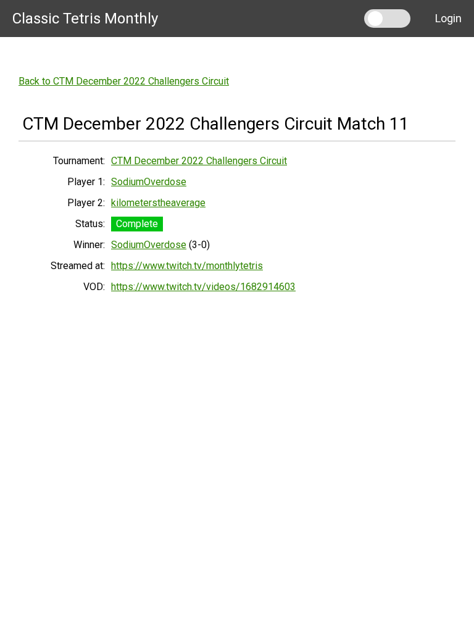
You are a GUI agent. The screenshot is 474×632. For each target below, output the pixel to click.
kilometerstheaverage (158, 203)
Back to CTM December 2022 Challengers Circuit (124, 81)
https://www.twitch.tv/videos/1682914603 (203, 287)
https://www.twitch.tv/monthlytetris (187, 266)
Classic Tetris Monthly (85, 18)
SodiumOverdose (148, 182)
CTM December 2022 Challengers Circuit (199, 161)
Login (448, 18)
